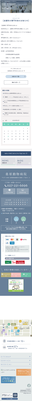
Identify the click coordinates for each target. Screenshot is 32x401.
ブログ (19, 162)
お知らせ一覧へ (16, 76)
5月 (6, 120)
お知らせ (4, 162)
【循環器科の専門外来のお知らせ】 (15, 71)
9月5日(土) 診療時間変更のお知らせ (12, 93)
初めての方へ (15, 82)
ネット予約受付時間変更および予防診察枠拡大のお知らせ (16, 101)
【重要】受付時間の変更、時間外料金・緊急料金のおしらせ (16, 113)
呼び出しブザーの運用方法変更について (13, 105)
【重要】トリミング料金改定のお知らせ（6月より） (16, 97)
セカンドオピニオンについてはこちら (15, 153)
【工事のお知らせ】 (16, 68)
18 (8, 136)
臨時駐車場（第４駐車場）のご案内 (12, 109)
